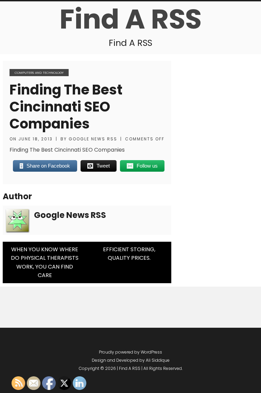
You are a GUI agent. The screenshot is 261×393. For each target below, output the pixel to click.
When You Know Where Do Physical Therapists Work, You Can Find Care (45, 262)
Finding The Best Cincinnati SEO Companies (66, 106)
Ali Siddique (158, 360)
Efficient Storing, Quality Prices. (129, 253)
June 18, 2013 (35, 139)
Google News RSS (93, 139)
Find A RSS (130, 19)
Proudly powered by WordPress (130, 352)
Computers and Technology (39, 72)
